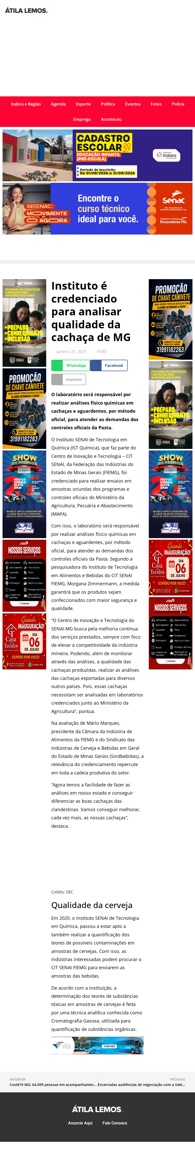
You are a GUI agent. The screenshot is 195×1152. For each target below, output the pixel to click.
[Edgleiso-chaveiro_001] (24, 447)
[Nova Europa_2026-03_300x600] (24, 536)
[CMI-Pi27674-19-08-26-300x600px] (24, 365)
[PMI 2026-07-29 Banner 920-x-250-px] (97, 179)
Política (108, 104)
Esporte (83, 104)
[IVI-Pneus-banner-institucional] (24, 610)
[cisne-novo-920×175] (97, 1053)
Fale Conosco (115, 1123)
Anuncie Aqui (80, 1123)
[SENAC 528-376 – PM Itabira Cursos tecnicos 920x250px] (97, 233)
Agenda (58, 104)
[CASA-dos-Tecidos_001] (24, 667)
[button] (70, 365)
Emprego (82, 119)
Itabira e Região (26, 104)
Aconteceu (111, 119)
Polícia (178, 104)
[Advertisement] (97, 58)
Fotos (156, 104)
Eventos (133, 104)
